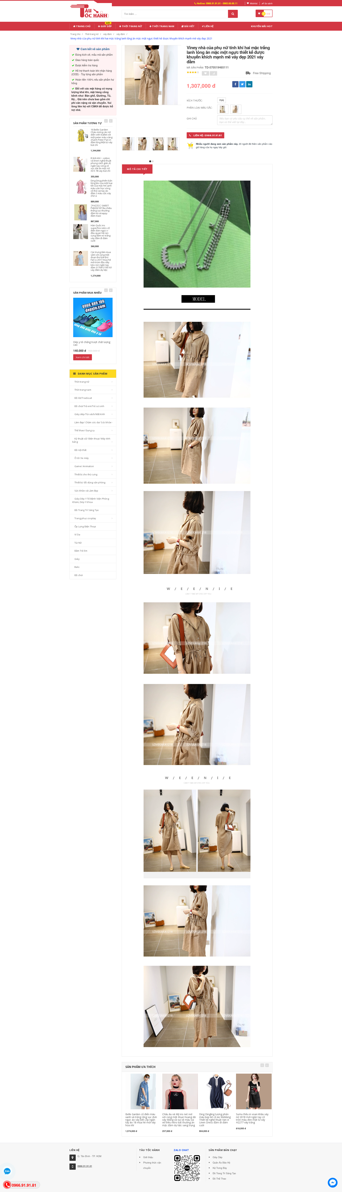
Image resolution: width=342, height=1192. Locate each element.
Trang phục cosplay (85, 518)
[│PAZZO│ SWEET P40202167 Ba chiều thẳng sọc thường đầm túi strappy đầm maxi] (80, 212)
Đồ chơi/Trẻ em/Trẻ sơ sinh (89, 406)
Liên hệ (209, 26)
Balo (76, 567)
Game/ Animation (84, 466)
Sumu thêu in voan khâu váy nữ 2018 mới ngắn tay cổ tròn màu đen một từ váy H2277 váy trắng (252, 1118)
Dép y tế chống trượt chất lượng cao (91, 343)
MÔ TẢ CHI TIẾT (137, 169)
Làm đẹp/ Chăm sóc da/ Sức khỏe (92, 422)
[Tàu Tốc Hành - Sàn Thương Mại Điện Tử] (90, 10)
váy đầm (107, 34)
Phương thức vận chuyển (152, 1165)
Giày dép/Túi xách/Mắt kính (89, 414)
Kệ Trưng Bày (220, 1168)
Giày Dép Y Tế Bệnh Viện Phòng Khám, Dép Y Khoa (90, 500)
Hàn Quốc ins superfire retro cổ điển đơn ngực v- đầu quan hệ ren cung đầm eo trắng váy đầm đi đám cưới (100, 233)
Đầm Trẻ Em (80, 550)
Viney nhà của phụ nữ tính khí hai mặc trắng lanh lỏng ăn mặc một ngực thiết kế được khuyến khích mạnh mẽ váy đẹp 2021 (141, 38)
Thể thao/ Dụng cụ (84, 430)
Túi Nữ (78, 542)
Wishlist (253, 3)
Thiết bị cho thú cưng (85, 474)
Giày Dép (106, 25)
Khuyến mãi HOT (262, 26)
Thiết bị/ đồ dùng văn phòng (89, 482)
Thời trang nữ (92, 34)
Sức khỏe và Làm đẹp (86, 490)
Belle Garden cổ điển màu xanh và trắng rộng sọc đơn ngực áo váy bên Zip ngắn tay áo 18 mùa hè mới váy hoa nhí (141, 1119)
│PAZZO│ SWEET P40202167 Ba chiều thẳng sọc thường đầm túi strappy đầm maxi (101, 210)
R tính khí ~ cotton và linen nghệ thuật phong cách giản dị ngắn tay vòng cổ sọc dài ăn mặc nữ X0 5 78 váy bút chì (101, 164)
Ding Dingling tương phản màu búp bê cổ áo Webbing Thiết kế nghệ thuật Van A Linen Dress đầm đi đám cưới (215, 1119)
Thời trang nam (82, 389)
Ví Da (77, 534)
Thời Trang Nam (163, 26)
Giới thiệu (148, 1157)
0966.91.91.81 (84, 1166)
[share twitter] (242, 84)
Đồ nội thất (80, 450)
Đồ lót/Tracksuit (83, 398)
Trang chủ (83, 26)
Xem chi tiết (82, 357)
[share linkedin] (249, 84)
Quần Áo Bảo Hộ (221, 1162)
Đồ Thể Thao (219, 1178)
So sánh (269, 3)
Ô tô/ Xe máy (81, 458)
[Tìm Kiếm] (233, 14)
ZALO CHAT (181, 1150)
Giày (77, 559)
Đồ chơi (78, 575)
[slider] (193, 72)
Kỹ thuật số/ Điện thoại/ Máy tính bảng (91, 440)
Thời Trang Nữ (131, 26)
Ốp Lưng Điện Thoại (85, 526)
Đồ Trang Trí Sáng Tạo (86, 510)
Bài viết (189, 26)
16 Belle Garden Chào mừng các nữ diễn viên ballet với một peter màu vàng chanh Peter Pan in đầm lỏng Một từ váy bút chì (101, 137)
